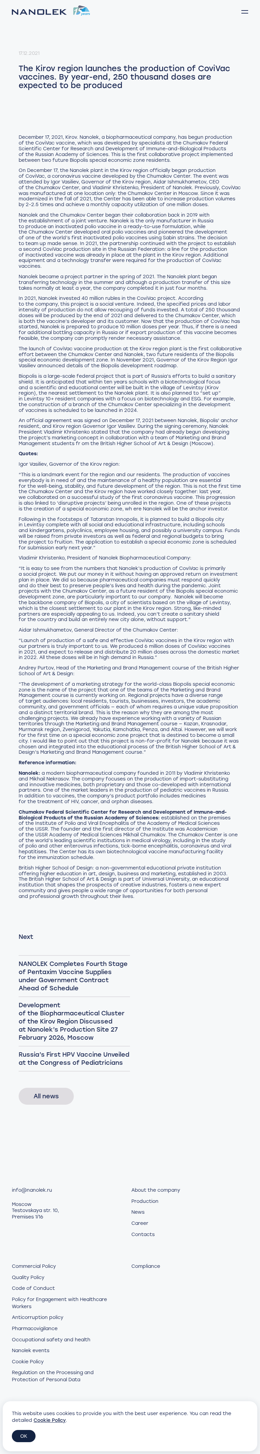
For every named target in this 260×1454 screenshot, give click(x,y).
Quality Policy (28, 1277)
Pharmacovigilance (35, 1328)
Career (139, 1223)
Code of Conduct (33, 1288)
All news (46, 1096)
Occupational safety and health (51, 1340)
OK (23, 1436)
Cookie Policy (28, 1362)
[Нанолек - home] (51, 11)
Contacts (143, 1234)
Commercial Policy (34, 1266)
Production (144, 1201)
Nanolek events (30, 1350)
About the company (155, 1190)
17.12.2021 (29, 53)
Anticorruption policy (37, 1317)
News (138, 1212)
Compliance (145, 1266)
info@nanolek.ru (32, 1190)
